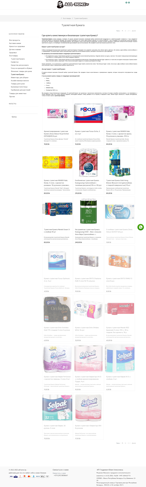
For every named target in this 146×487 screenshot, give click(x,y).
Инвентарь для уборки (19, 78)
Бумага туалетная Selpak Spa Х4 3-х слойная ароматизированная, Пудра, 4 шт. (88, 379)
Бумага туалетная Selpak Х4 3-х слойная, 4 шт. (118, 378)
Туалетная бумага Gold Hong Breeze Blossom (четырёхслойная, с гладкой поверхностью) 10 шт (119, 182)
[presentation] (8, 457)
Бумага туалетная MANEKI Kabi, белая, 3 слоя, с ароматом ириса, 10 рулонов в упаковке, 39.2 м (119, 133)
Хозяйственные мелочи (20, 81)
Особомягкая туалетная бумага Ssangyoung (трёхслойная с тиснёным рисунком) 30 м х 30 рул (88, 182)
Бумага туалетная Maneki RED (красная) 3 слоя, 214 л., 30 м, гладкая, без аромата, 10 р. (117, 330)
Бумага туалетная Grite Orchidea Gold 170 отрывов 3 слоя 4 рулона (57, 329)
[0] (126, 4)
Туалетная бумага (18, 59)
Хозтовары (13, 56)
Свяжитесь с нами (59, 473)
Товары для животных (17, 93)
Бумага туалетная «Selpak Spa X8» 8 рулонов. (88, 427)
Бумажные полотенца (19, 87)
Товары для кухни (18, 84)
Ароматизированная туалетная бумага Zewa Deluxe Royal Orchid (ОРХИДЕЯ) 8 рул (56, 133)
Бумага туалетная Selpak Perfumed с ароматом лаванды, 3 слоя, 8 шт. (57, 378)
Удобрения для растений (20, 90)
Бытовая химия (15, 43)
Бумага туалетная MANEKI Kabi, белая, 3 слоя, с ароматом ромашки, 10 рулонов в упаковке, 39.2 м (56, 182)
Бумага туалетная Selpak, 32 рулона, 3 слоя (55, 427)
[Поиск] (112, 30)
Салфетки (14, 62)
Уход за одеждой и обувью (21, 68)
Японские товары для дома (21, 71)
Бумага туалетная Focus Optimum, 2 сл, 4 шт (57, 280)
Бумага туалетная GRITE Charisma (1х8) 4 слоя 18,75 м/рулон (88, 280)
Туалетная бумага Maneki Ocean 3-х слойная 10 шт (57, 231)
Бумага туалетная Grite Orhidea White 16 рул (87, 329)
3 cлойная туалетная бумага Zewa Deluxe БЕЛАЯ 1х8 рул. (119, 231)
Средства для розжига (20, 65)
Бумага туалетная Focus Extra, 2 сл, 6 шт (87, 132)
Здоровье (13, 53)
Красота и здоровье (17, 46)
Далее (134, 31)
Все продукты (14, 40)
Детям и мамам (15, 49)
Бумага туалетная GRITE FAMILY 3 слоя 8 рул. (119, 280)
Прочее (12, 97)
